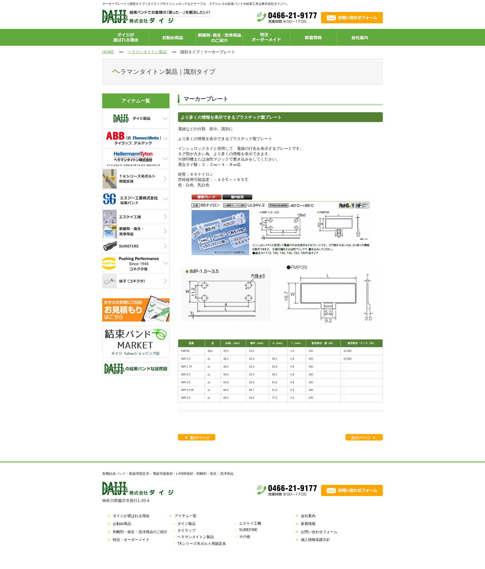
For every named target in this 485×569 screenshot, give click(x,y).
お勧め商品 (122, 524)
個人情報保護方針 (315, 540)
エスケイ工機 (250, 523)
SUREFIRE (248, 530)
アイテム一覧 (185, 516)
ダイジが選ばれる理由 (131, 516)
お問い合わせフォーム (319, 532)
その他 (244, 536)
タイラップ (186, 530)
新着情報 (308, 524)
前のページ (200, 437)
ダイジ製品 (186, 524)
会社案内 (308, 516)
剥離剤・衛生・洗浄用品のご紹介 (140, 532)
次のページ (361, 437)
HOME (108, 52)
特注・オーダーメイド (131, 540)
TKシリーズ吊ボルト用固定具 (201, 544)
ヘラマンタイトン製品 (147, 52)
